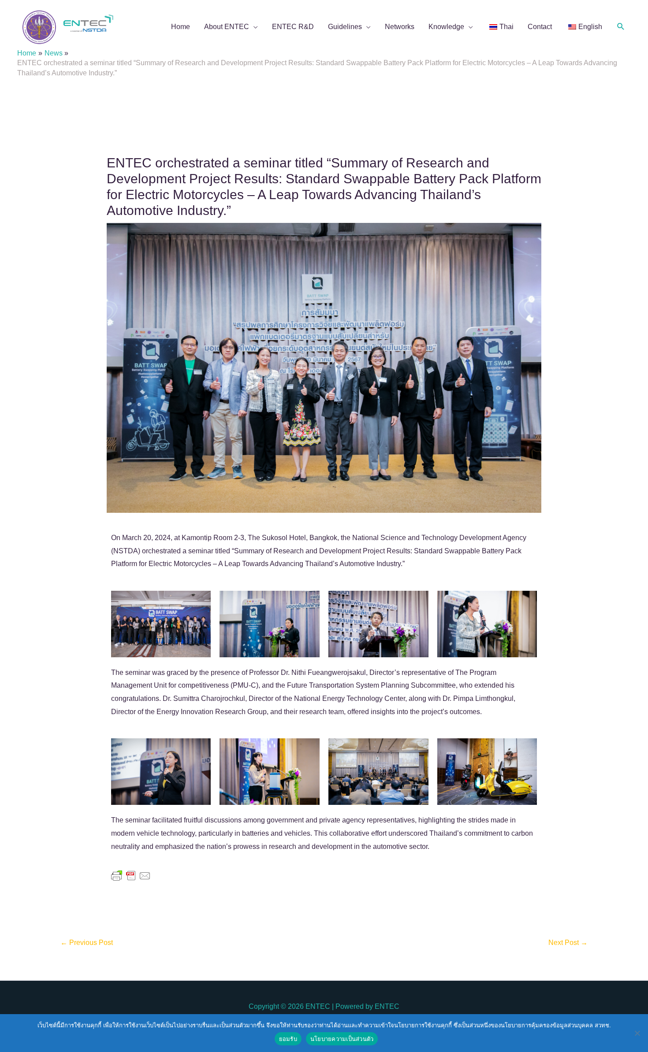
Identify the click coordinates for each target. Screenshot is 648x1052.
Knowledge (446, 26)
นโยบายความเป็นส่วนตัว (342, 1038)
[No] (637, 1033)
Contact (540, 26)
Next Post (568, 942)
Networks (399, 26)
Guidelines (345, 26)
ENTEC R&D (293, 26)
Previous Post (86, 942)
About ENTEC (226, 26)
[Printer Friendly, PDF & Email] (131, 875)
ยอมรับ (288, 1038)
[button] (621, 26)
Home (180, 26)
